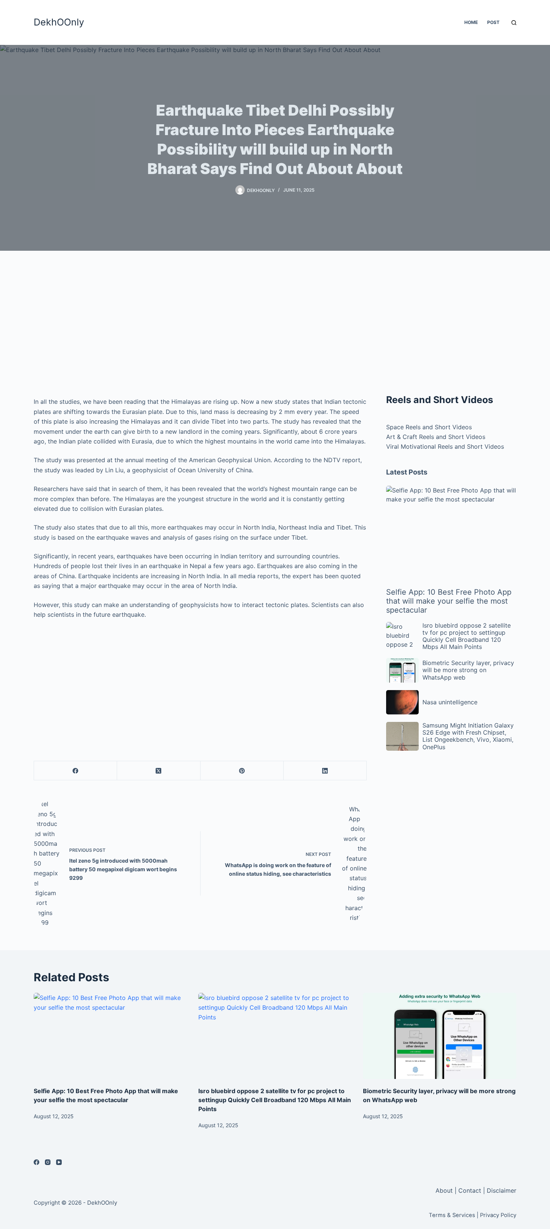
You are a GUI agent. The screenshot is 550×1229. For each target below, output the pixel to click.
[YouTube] (59, 1162)
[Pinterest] (242, 770)
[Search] (513, 22)
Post (493, 22)
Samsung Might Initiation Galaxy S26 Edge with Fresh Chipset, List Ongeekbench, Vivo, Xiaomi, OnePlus (468, 736)
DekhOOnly (59, 22)
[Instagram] (48, 1162)
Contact (469, 1190)
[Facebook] (75, 770)
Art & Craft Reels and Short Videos (435, 436)
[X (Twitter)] (158, 770)
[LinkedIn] (325, 770)
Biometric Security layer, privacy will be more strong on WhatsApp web (468, 670)
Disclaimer (501, 1190)
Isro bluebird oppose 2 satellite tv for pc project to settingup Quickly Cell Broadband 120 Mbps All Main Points (466, 636)
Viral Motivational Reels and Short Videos (445, 446)
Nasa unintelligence (449, 702)
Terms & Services (452, 1215)
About (445, 1190)
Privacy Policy (498, 1215)
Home (471, 22)
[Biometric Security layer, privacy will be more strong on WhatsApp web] (439, 1036)
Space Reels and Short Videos (429, 427)
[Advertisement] (200, 325)
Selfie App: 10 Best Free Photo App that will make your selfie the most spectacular (448, 601)
